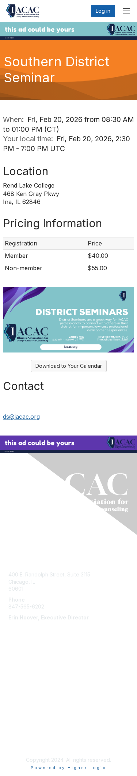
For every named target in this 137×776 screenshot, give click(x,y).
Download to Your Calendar (68, 366)
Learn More (22, 680)
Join (13, 665)
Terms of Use (24, 742)
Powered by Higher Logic (68, 767)
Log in (103, 11)
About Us (19, 735)
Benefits (18, 672)
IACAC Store (23, 687)
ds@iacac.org (21, 416)
